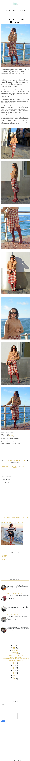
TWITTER (4, 558)
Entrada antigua (5, 517)
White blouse (11, 603)
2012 (14, 672)
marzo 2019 (15, 650)
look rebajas (14, 466)
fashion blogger (16, 465)
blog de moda (12, 463)
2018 (14, 662)
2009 (14, 677)
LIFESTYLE (8, 10)
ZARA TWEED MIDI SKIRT (15, 660)
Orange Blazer (11, 625)
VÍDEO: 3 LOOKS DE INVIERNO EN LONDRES (16, 658)
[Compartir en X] (15, 462)
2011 (14, 674)
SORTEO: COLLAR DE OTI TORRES (15, 582)
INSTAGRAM (4, 555)
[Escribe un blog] (13, 462)
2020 (14, 647)
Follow (2, 751)
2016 (14, 665)
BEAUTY (15, 10)
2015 (14, 667)
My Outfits (24, 466)
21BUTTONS (4, 13)
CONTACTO (26, 13)
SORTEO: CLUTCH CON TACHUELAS (16, 593)
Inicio (13, 517)
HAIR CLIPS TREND (16, 657)
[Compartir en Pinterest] (18, 462)
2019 (14, 648)
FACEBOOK (4, 559)
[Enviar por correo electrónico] (12, 462)
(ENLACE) (12, 435)
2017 (14, 663)
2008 (14, 679)
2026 (14, 643)
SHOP (11, 13)
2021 (14, 645)
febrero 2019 (15, 652)
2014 (14, 669)
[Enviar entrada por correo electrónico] (27, 460)
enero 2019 (15, 653)
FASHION (22, 10)
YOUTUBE (17, 13)
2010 (14, 675)
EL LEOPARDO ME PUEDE (14, 614)
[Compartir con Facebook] (16, 462)
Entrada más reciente (22, 517)
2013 (14, 670)
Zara (15, 467)
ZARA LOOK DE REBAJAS (15, 655)
